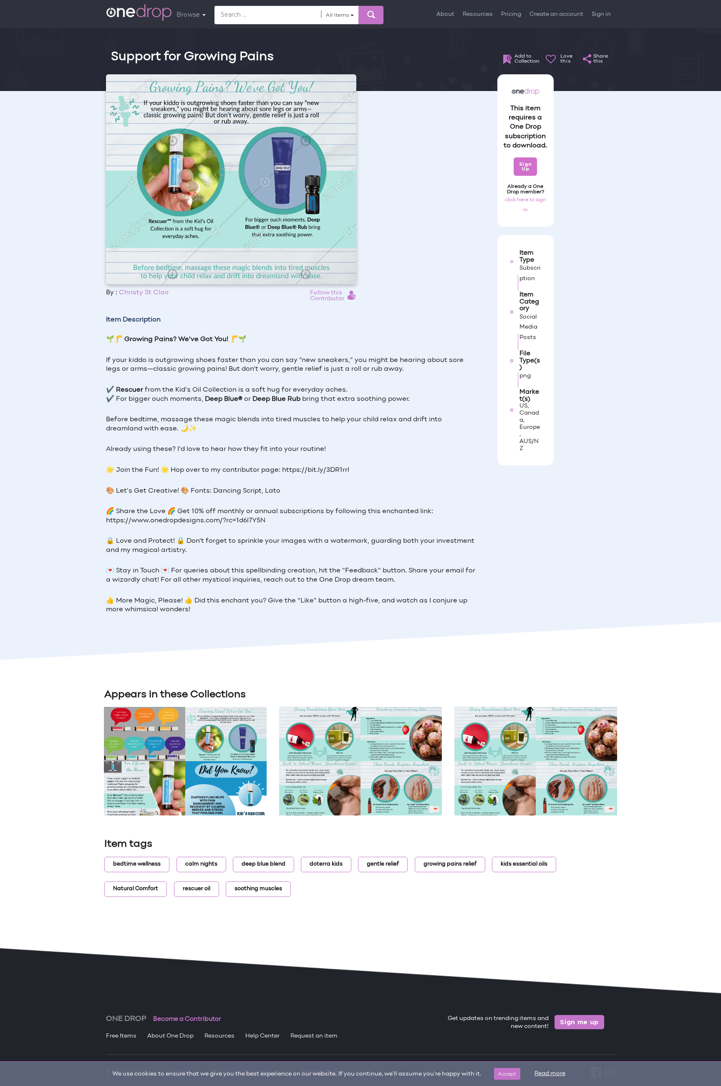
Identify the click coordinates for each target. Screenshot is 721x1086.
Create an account (556, 14)
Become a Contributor (187, 1019)
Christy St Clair (144, 292)
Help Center (262, 1036)
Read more (549, 1073)
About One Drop (170, 1036)
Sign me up (579, 1022)
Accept (507, 1074)
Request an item (314, 1036)
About (445, 14)
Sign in (601, 14)
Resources (478, 14)
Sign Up (525, 166)
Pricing (511, 14)
